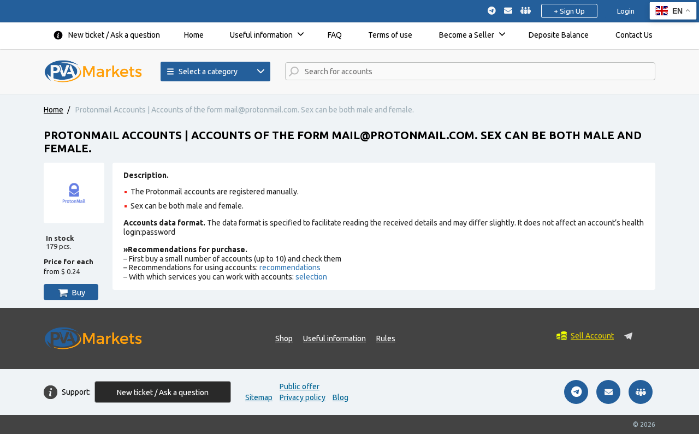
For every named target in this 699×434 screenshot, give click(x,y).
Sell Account (592, 335)
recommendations (290, 267)
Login (626, 11)
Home (194, 35)
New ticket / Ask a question (114, 35)
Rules (385, 338)
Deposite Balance (559, 35)
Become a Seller (466, 35)
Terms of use (390, 35)
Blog (340, 397)
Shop (284, 338)
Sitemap (259, 397)
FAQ (335, 35)
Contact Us (634, 35)
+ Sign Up (569, 11)
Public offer (299, 386)
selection (311, 276)
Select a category (208, 71)
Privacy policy (302, 397)
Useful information (261, 35)
